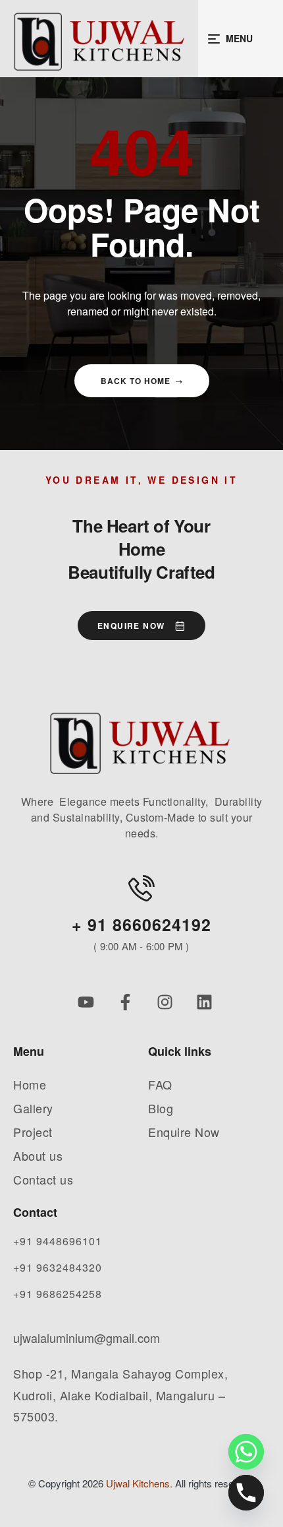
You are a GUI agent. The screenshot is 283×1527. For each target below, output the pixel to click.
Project (33, 1131)
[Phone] (246, 1493)
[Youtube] (86, 1002)
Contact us (43, 1179)
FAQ (160, 1084)
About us (38, 1155)
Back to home (135, 381)
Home (29, 1084)
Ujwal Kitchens (138, 1483)
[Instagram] (165, 1002)
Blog (160, 1108)
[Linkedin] (204, 1002)
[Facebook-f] (125, 1002)
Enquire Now (184, 1131)
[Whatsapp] (246, 1452)
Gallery (33, 1108)
